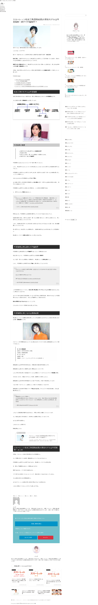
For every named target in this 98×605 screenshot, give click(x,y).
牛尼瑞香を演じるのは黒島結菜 (23, 84)
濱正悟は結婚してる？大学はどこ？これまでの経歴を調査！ (76, 122)
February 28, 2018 (33, 405)
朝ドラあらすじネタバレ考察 (8, 0)
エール (68, 170)
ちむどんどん (70, 153)
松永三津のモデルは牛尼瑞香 (22, 79)
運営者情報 (3, 11)
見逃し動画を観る (36, 523)
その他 (68, 149)
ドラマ (2, 5)
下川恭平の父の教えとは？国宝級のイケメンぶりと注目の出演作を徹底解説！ (76, 117)
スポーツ (69, 187)
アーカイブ (67, 219)
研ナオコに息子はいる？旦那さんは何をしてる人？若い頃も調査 (76, 107)
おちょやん (69, 146)
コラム (68, 180)
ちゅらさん (69, 156)
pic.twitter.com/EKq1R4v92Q (36, 202)
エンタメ (69, 166)
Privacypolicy (13, 603)
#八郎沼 (34, 269)
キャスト (45, 537)
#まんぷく (26, 199)
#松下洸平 (50, 269)
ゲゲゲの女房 (70, 176)
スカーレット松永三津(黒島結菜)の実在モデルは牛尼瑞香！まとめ (31, 86)
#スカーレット (19, 198)
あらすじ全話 (28, 537)
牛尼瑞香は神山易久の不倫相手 (23, 82)
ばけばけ (69, 159)
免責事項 (2, 10)
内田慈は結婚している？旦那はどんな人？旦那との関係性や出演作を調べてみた (76, 112)
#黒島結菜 (25, 278)
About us (2, 8)
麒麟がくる (69, 210)
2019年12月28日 (34, 282)
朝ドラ (68, 200)
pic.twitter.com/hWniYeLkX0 (34, 278)
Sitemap (2, 7)
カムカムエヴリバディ (72, 173)
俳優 (68, 197)
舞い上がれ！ (70, 203)
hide (19, 76)
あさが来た (69, 139)
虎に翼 (68, 207)
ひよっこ (69, 163)
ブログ (68, 193)
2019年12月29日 (34, 206)
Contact (2, 6)
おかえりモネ (70, 142)
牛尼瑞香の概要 (22, 81)
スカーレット (16, 16)
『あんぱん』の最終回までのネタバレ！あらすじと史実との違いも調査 (76, 127)
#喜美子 (24, 269)
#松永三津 (20, 278)
